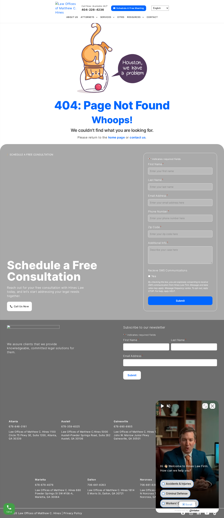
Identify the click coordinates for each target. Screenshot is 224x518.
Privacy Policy (73, 513)
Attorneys (87, 17)
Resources (134, 17)
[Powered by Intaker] (194, 511)
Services (105, 17)
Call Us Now (21, 306)
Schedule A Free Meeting (130, 8)
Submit (180, 300)
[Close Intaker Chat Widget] (212, 406)
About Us (72, 17)
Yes (153, 276)
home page (116, 137)
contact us (137, 137)
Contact (152, 17)
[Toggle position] (205, 406)
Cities (120, 17)
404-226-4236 (93, 9)
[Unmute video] (162, 406)
